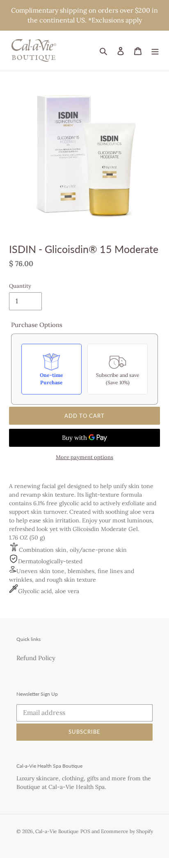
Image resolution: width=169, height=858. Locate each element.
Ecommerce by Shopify (127, 831)
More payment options (84, 457)
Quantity (20, 285)
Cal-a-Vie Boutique (57, 831)
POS (85, 831)
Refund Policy (35, 658)
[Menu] (155, 51)
